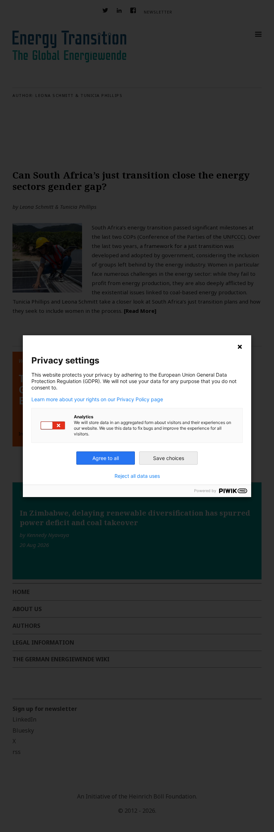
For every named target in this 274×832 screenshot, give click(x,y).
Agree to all (105, 458)
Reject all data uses (137, 476)
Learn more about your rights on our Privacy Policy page (97, 399)
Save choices (168, 458)
